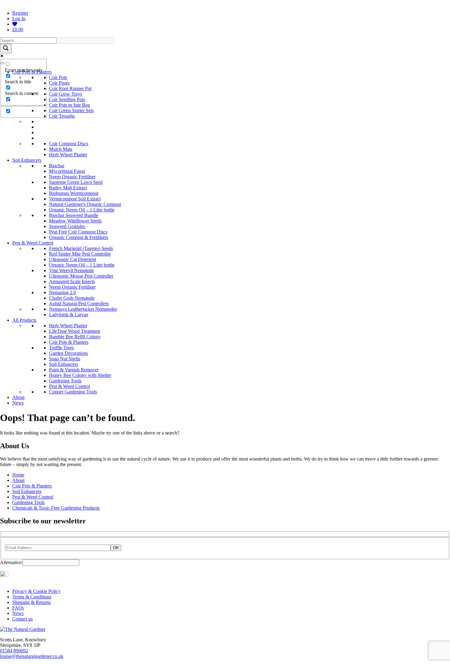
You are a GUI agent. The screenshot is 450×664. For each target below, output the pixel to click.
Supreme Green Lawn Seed (76, 182)
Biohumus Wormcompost (73, 193)
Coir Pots (58, 77)
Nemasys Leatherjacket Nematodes (83, 309)
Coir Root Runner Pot (70, 88)
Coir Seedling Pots (67, 99)
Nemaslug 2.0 (62, 292)
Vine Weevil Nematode (71, 270)
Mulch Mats (60, 149)
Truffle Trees (61, 347)
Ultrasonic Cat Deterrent (72, 259)
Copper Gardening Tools (73, 391)
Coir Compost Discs (68, 143)
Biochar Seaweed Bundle (73, 215)
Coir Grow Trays (65, 94)
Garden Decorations (68, 353)
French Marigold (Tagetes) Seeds (81, 248)
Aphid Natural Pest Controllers (79, 303)
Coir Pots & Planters (68, 342)
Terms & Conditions (31, 596)
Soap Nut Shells (64, 358)
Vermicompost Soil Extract (75, 198)
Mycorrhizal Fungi (67, 171)
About (18, 397)
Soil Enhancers (26, 160)
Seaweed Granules (67, 226)
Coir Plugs (59, 82)
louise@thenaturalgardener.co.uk (31, 656)
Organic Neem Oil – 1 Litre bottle (81, 209)
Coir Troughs (62, 116)
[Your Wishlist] (14, 24)
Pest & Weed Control (32, 242)
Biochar (56, 165)
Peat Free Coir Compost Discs (78, 231)
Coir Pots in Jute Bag (69, 105)
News (18, 402)
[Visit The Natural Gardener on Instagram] (4, 575)
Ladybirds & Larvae (68, 314)
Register (20, 13)
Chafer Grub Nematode (72, 298)
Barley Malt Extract (68, 187)
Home (18, 474)
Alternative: (11, 562)
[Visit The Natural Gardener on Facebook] (11, 575)
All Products (24, 320)
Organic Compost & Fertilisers (78, 237)
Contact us (22, 618)
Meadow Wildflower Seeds (75, 220)
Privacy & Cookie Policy (36, 591)
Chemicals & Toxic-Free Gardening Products (55, 507)
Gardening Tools (65, 380)
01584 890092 (14, 650)
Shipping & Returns (31, 602)
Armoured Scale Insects (72, 281)
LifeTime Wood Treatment (74, 331)
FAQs (18, 607)
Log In (18, 18)
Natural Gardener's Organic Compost (85, 204)
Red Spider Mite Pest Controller (80, 253)
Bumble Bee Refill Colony (75, 336)
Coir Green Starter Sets (71, 110)
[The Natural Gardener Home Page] (22, 629)
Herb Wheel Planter (68, 154)
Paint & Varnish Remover (74, 369)
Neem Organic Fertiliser (72, 176)
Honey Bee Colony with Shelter (80, 375)
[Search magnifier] (6, 48)
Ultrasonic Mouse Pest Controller (81, 276)
